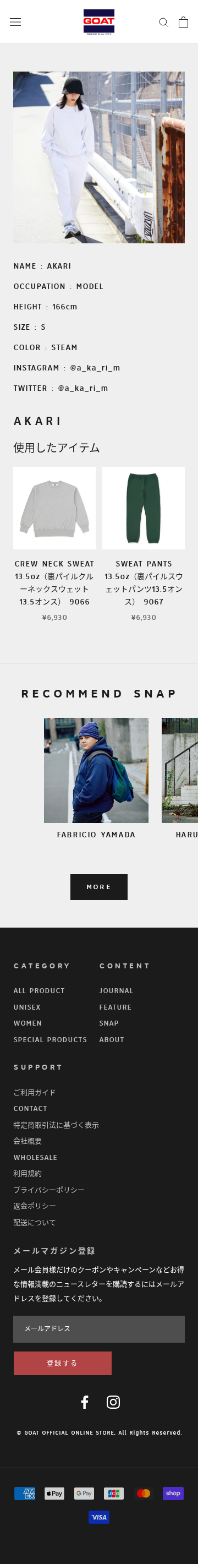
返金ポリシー (34, 1206)
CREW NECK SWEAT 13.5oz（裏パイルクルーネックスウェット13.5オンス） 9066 (54, 583)
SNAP (109, 1023)
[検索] (164, 21)
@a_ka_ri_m (95, 368)
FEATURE (115, 1007)
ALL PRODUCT (39, 991)
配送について (34, 1222)
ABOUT (111, 1040)
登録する (63, 1364)
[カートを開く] (183, 22)
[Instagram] (113, 1402)
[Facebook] (84, 1402)
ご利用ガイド (34, 1092)
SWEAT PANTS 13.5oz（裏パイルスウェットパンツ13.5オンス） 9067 (144, 583)
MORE (99, 887)
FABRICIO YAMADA (96, 835)
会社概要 (27, 1141)
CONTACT (30, 1108)
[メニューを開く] (15, 22)
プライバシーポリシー (49, 1190)
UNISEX (27, 1007)
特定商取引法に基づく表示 (56, 1125)
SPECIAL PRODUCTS (50, 1040)
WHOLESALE (35, 1157)
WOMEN (27, 1023)
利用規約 (27, 1173)
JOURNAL (116, 991)
